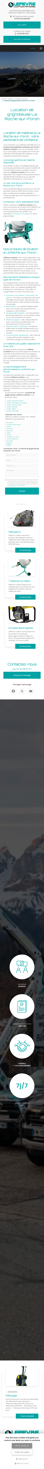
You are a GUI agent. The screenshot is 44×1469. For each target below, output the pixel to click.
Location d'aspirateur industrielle (17, 403)
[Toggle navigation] (37, 48)
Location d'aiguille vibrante (15, 401)
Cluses (9, 427)
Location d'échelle (12, 407)
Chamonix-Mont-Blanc (14, 425)
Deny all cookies (22, 1452)
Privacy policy (23, 1463)
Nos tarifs (22, 25)
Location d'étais (11, 409)
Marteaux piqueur (13, 320)
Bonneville (10, 423)
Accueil (4, 99)
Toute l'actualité (27, 1416)
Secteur (10, 99)
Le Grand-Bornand (12, 439)
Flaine (8, 433)
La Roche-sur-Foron (21, 99)
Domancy (10, 431)
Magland (9, 443)
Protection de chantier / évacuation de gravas (22, 296)
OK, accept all (23, 1446)
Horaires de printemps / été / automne (22, 1396)
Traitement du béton (19, 581)
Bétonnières (11, 306)
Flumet (9, 435)
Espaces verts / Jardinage (16, 326)
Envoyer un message (22, 39)
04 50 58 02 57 (23, 34)
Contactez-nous (18, 214)
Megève (9, 445)
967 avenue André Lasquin (23, 17)
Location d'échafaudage (14, 405)
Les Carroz (10, 441)
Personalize (23, 1459)
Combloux (10, 429)
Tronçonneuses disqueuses (17, 335)
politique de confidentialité (17, 485)
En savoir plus (25, 550)
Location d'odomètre (13, 411)
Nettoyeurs (14, 532)
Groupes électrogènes (15, 313)
